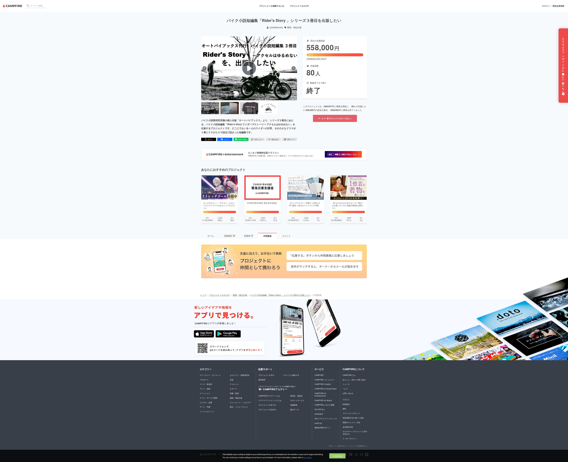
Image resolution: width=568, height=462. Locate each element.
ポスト (210, 139)
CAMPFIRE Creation (322, 384)
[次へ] (293, 68)
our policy (307, 457)
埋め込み (275, 139)
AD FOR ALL (319, 409)
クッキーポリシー (350, 438)
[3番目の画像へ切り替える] (249, 108)
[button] (343, 154)
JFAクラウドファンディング (325, 418)
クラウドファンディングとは (269, 400)
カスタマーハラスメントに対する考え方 (355, 432)
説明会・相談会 (296, 395)
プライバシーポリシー (351, 413)
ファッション (205, 393)
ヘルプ (345, 388)
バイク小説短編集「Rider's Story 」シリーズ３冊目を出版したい (280, 295)
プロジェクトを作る (266, 375)
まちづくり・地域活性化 (239, 375)
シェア (226, 139)
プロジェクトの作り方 (267, 405)
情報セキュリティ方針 (351, 422)
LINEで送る (242, 139)
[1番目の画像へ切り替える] (210, 108)
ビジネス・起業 (206, 402)
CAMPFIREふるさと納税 (324, 404)
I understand (337, 456)
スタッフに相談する (291, 375)
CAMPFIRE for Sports (323, 400)
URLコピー (258, 139)
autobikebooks (276, 27)
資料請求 (261, 379)
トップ (203, 295)
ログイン (546, 6)
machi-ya (318, 423)
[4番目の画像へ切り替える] (268, 108)
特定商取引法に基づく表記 (353, 417)
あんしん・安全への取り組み (354, 379)
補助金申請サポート (322, 427)
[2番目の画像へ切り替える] (230, 108)
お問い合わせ (348, 393)
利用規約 (346, 404)
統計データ (294, 409)
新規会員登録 (558, 6)
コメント (286, 235)
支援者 (248, 235)
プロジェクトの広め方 (267, 409)
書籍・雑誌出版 (294, 27)
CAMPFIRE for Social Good (325, 388)
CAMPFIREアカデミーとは (269, 395)
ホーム (211, 235)
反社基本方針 (348, 427)
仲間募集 (267, 235)
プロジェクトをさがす (299, 5)
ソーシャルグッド (207, 411)
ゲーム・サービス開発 (208, 398)
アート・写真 (205, 407)
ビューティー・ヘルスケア (240, 402)
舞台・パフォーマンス (239, 407)
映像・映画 (234, 393)
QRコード (291, 139)
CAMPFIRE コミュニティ (324, 379)
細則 (344, 408)
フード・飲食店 (206, 384)
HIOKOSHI (318, 414)
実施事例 (293, 405)
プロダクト (204, 379)
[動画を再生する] (249, 68)
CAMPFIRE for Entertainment (320, 394)
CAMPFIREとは (349, 375)
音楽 (231, 379)
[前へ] (204, 68)
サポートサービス (297, 400)
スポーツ (233, 388)
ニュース (346, 384)
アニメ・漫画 (205, 388)
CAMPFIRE (319, 375)
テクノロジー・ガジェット (210, 375)
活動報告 (229, 235)
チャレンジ (234, 384)
